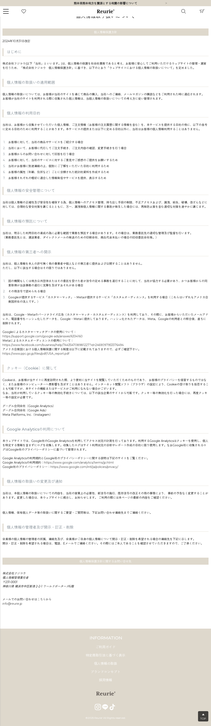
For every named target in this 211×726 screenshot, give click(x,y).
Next (166, 3)
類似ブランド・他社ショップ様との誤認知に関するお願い (105, 3)
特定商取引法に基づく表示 (105, 655)
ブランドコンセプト (105, 672)
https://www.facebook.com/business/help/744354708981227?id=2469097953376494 (63, 345)
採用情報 (105, 680)
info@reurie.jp (12, 604)
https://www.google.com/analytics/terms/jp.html (79, 462)
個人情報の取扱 (105, 664)
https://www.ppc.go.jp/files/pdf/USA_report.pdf (35, 353)
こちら (41, 599)
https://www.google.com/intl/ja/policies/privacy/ (84, 467)
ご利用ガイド (105, 647)
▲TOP (203, 716)
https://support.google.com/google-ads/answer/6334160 (42, 336)
